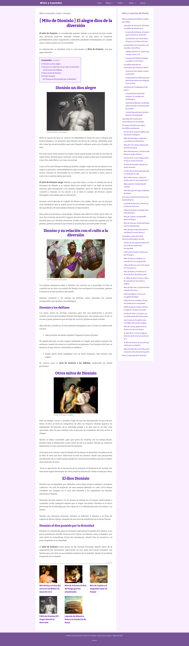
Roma (131, 3)
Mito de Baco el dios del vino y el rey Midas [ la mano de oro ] (50, 588)
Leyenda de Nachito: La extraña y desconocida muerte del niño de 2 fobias (137, 106)
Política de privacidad (74, 636)
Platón (120, 3)
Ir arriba (109, 562)
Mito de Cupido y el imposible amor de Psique (98, 588)
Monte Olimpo (55, 519)
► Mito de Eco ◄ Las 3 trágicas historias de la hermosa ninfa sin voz (136, 336)
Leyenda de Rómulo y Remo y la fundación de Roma (75, 619)
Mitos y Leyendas (47, 13)
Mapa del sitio (118, 636)
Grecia (142, 3)
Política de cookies (89, 636)
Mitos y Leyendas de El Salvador (134, 355)
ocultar (56, 60)
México (108, 3)
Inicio (100, 3)
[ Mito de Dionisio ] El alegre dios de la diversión (48, 619)
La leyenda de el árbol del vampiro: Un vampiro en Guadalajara (135, 96)
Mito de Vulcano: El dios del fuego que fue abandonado (75, 588)
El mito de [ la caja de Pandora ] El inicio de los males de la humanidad (136, 245)
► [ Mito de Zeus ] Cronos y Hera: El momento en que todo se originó (136, 281)
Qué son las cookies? (104, 636)
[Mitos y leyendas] (50, 3)
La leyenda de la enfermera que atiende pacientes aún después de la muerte (137, 80)
